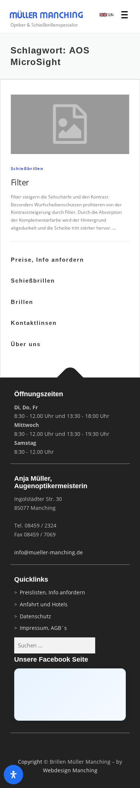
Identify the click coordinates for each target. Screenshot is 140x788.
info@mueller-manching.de (48, 552)
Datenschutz (35, 616)
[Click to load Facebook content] (70, 694)
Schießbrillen (27, 168)
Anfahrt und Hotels (44, 604)
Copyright (30, 761)
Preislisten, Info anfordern (52, 592)
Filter (20, 182)
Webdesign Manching (70, 770)
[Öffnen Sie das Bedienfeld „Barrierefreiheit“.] (13, 774)
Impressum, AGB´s (43, 627)
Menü (125, 15)
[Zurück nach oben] (70, 377)
